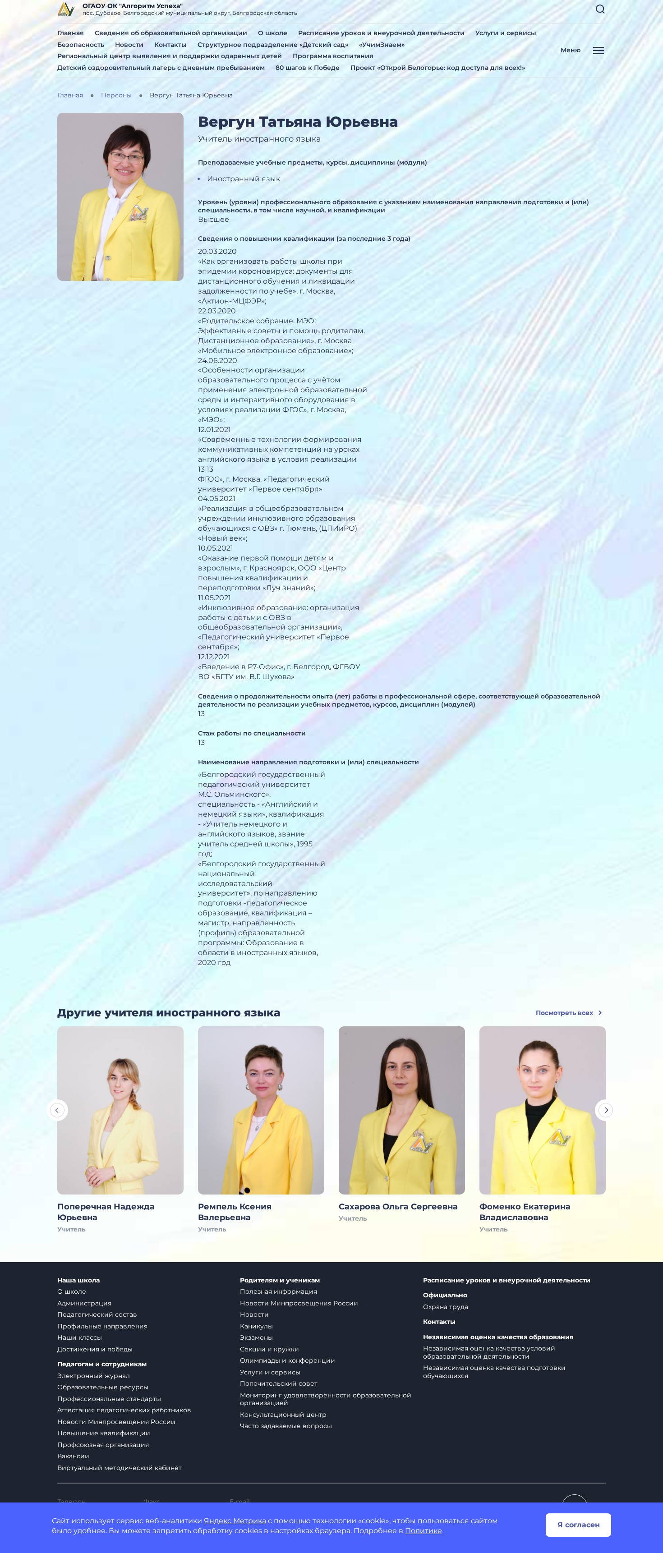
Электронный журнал (93, 1376)
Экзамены (256, 1337)
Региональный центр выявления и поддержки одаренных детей (169, 56)
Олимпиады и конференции (287, 1360)
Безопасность (80, 45)
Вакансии (73, 1456)
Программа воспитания (333, 56)
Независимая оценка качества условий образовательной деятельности (489, 1352)
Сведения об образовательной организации (171, 33)
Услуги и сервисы (505, 33)
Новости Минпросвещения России (116, 1422)
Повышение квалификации (103, 1433)
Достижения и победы (95, 1349)
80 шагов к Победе (308, 68)
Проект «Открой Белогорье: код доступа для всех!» (437, 68)
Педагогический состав (97, 1314)
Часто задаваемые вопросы (286, 1426)
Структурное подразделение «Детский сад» (273, 45)
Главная (70, 33)
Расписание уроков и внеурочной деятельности (381, 33)
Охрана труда (445, 1307)
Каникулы (256, 1326)
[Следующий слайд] (606, 1110)
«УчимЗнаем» (382, 45)
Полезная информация (278, 1291)
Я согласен (578, 1525)
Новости (129, 45)
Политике (423, 1530)
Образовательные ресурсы (102, 1387)
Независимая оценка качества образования (498, 1337)
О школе (272, 33)
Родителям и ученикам (280, 1280)
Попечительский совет (279, 1383)
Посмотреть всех (564, 1013)
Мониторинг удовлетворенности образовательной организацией (325, 1399)
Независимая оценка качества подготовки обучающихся (494, 1372)
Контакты (170, 45)
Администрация (84, 1303)
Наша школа (78, 1280)
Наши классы (79, 1337)
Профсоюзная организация (103, 1445)
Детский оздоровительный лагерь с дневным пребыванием (161, 68)
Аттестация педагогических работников (124, 1410)
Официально (445, 1295)
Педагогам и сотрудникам (102, 1364)
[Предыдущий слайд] (57, 1110)
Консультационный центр (283, 1415)
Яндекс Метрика (235, 1520)
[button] (600, 9)
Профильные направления (102, 1326)
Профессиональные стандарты (109, 1399)
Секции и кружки (269, 1349)
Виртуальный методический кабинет (119, 1468)
